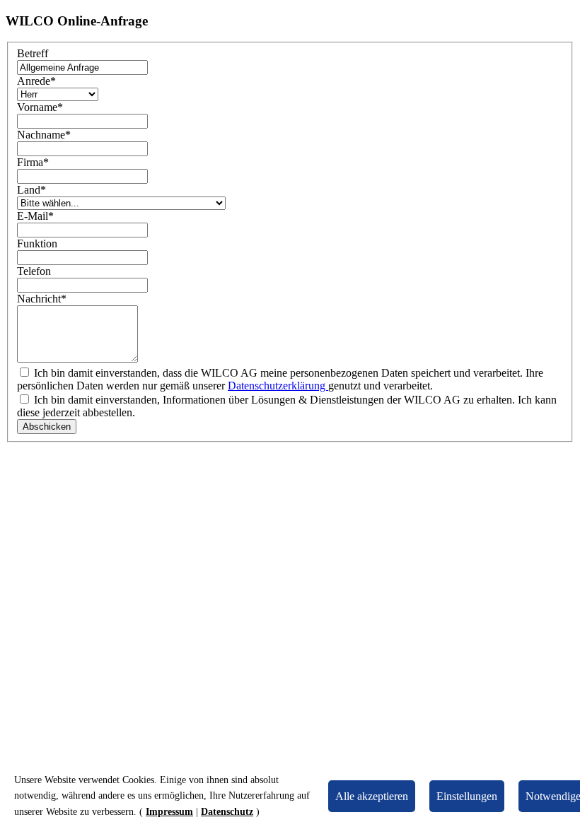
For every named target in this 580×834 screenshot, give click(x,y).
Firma (33, 162)
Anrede (36, 81)
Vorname (40, 107)
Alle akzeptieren (371, 796)
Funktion (37, 243)
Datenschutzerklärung (278, 386)
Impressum (169, 811)
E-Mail (35, 216)
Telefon (34, 271)
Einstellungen (466, 796)
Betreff (32, 53)
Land (31, 190)
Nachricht (41, 299)
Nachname (44, 135)
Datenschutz (227, 811)
